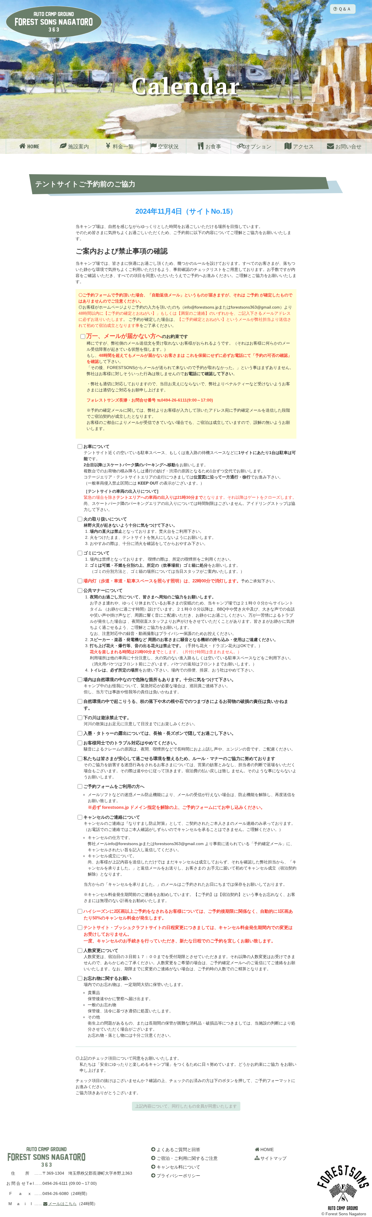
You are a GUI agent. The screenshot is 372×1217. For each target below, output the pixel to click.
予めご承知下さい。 (180, 581)
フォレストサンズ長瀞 (46, 1157)
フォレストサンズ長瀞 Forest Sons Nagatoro (54, 22)
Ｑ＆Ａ (344, 8)
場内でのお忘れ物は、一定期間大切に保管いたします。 (189, 1007)
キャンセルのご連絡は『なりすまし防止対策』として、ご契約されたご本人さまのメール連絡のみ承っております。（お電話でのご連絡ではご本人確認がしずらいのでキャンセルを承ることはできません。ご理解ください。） (189, 859)
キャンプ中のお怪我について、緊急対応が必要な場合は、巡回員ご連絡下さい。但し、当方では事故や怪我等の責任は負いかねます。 (159, 685)
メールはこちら (62, 1203)
